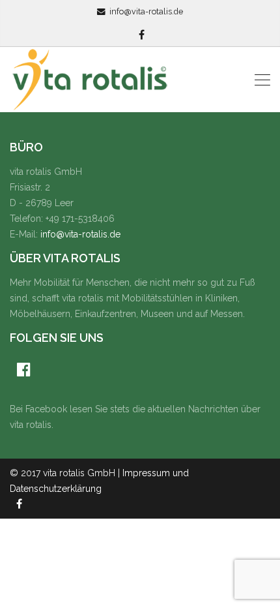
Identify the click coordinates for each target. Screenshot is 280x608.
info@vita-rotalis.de (146, 11)
